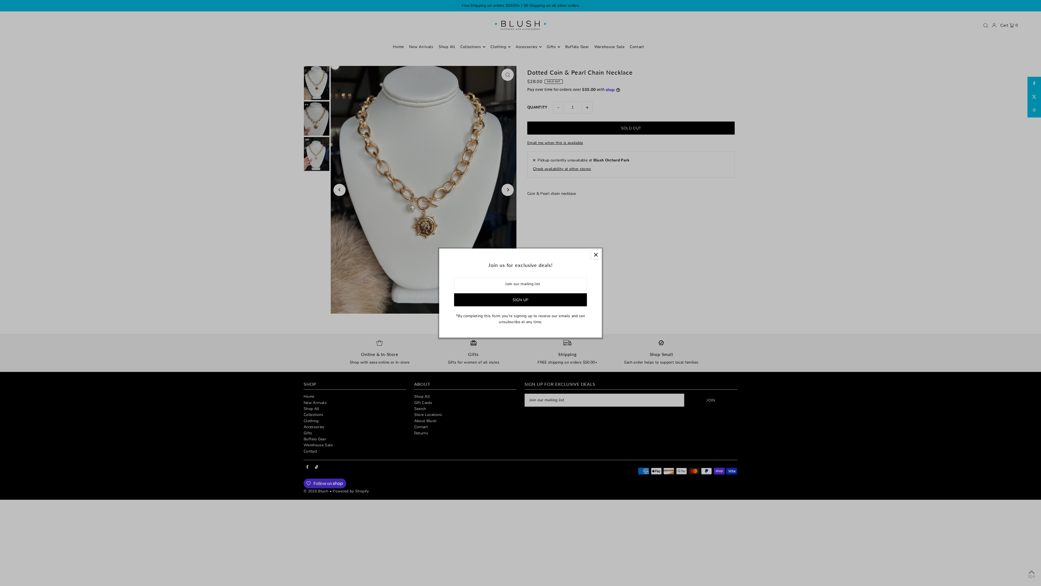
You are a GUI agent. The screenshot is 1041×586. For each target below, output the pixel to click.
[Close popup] (595, 254)
